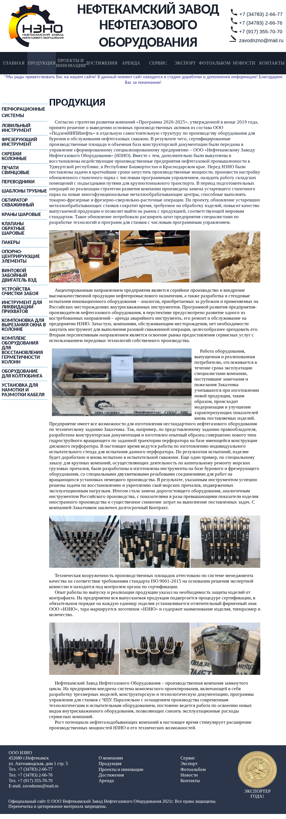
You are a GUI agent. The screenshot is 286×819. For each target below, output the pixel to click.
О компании (111, 758)
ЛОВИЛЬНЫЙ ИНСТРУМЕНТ (17, 128)
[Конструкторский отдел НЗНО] (155, 281)
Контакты (190, 780)
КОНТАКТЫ (272, 63)
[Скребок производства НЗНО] (155, 566)
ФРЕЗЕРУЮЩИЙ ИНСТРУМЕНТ (19, 142)
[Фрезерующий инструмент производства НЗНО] (155, 673)
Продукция (110, 763)
